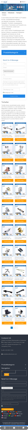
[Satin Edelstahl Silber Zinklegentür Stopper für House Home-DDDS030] (20, 168)
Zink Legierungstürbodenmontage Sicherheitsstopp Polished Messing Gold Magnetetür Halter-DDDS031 (7, 197)
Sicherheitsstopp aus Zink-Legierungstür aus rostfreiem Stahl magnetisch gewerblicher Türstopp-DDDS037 (7, 258)
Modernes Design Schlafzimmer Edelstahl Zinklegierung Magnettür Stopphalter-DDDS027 (7, 156)
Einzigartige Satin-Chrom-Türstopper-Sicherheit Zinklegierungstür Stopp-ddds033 (6, 217)
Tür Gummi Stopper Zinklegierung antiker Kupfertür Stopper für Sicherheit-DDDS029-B (7, 176)
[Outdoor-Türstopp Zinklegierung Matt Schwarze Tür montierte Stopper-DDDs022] (7, 291)
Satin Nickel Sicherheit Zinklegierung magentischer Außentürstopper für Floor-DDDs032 (20, 197)
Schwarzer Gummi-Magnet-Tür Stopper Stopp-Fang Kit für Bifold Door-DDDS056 (20, 258)
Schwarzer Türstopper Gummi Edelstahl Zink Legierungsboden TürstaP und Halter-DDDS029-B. (7, 319)
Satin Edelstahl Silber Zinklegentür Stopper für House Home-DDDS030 (20, 176)
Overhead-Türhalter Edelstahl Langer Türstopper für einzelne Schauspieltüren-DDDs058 (20, 278)
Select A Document (8, 71)
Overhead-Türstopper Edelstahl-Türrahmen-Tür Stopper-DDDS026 (20, 136)
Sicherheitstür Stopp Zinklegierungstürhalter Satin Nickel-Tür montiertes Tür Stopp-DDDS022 (7, 136)
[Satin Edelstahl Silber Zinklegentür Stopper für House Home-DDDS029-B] (20, 311)
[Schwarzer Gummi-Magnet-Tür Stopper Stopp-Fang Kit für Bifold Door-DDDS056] (20, 250)
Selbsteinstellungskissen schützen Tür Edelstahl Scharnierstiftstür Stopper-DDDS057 (7, 278)
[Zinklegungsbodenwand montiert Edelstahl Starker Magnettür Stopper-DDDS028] (20, 148)
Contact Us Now (14, 96)
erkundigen (8, 139)
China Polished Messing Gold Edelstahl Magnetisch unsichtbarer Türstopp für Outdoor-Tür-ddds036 (20, 238)
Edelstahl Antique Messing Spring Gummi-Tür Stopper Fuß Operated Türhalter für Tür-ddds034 (20, 217)
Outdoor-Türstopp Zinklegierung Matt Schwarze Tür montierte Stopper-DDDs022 (6, 299)
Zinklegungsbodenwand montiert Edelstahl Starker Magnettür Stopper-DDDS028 (20, 156)
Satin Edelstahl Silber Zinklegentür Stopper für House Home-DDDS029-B (20, 319)
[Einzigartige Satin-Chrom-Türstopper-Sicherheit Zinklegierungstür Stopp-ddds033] (7, 209)
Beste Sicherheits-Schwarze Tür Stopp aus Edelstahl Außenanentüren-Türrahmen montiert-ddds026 (20, 299)
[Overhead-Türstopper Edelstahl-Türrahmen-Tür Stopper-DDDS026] (20, 128)
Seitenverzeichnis (21, 424)
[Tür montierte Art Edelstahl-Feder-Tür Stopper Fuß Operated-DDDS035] (7, 230)
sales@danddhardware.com (10, 354)
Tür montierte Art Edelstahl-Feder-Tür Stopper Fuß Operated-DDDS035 (7, 238)
